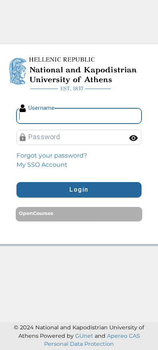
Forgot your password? (51, 155)
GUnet (84, 335)
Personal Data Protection (79, 343)
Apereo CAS (123, 335)
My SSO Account (41, 164)
